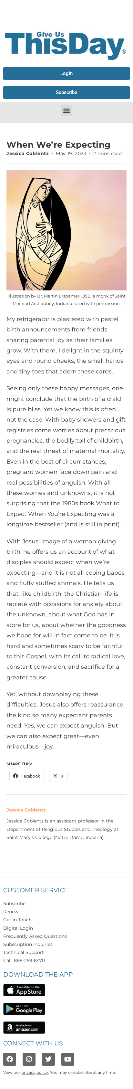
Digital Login (18, 928)
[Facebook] (9, 1059)
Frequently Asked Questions (35, 936)
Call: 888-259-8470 (24, 960)
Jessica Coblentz (27, 153)
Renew (10, 912)
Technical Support (23, 952)
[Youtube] (67, 1059)
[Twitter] (48, 1059)
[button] (66, 110)
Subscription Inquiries (28, 944)
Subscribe (14, 903)
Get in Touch (17, 920)
